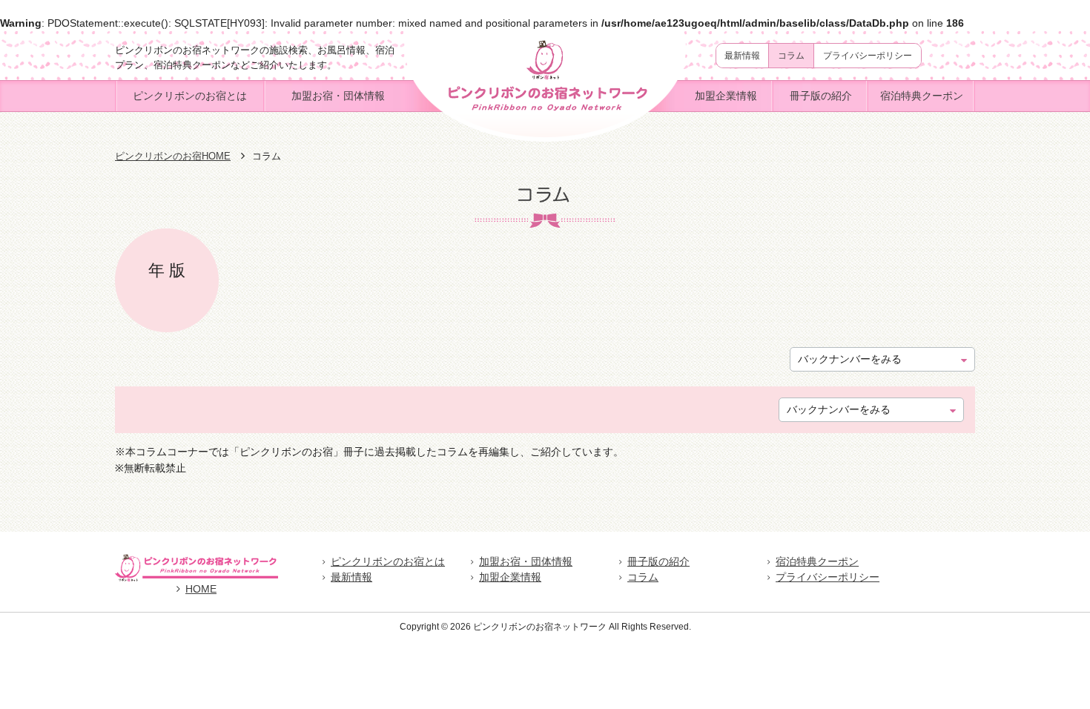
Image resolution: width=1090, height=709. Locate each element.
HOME (201, 589)
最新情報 (742, 55)
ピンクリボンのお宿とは (190, 96)
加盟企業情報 (726, 96)
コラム (791, 55)
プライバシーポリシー (867, 55)
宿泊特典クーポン (921, 96)
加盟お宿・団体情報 (338, 96)
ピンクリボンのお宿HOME (173, 156)
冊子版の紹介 (821, 96)
